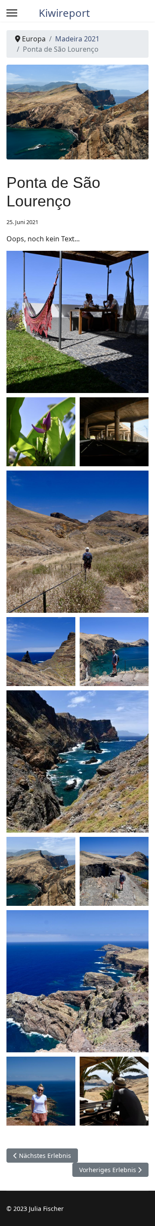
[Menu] (11, 13)
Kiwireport (64, 13)
